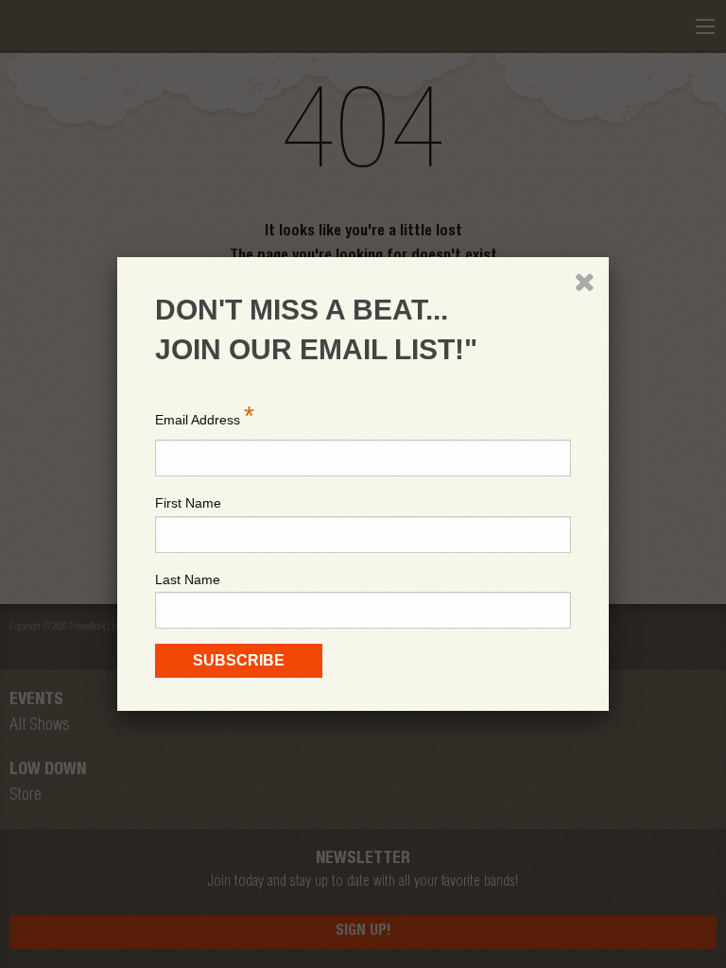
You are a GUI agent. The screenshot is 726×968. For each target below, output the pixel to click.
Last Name (187, 579)
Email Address (204, 415)
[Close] (584, 282)
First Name (188, 502)
